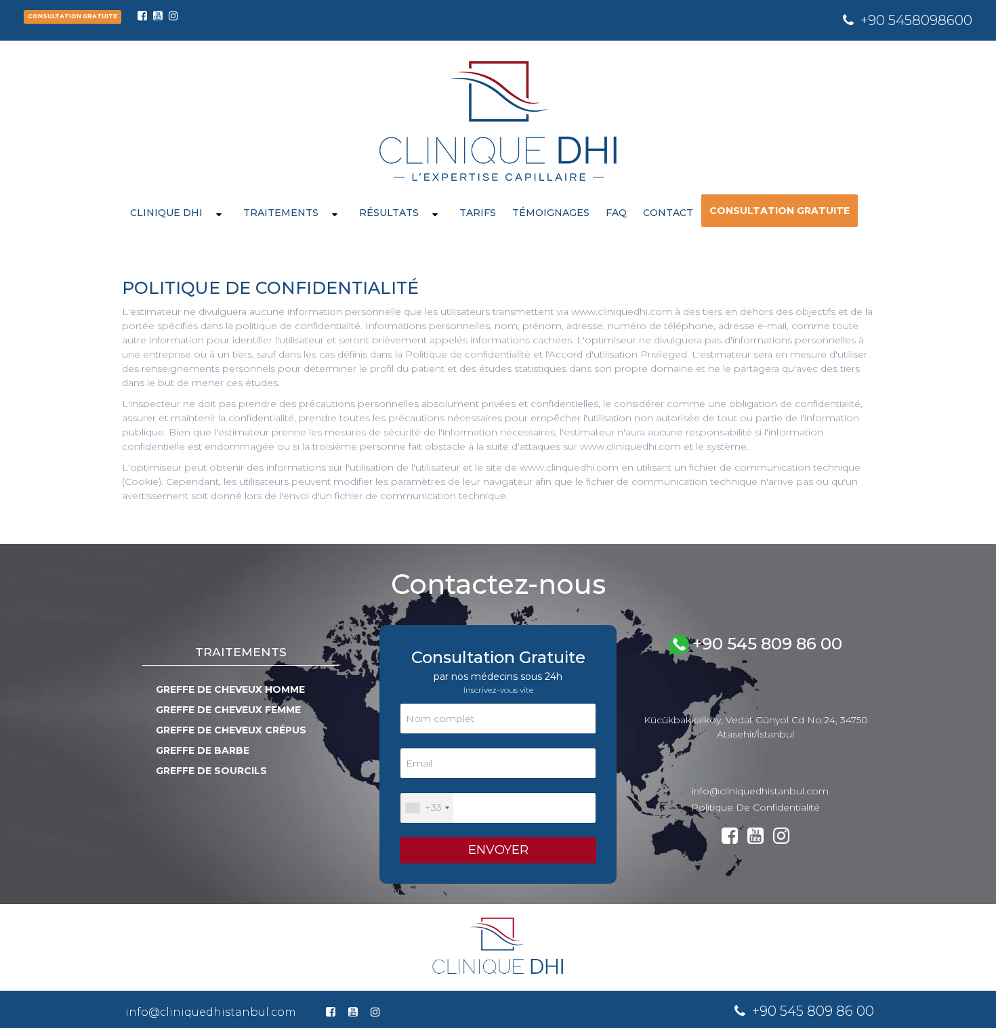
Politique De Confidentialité (755, 807)
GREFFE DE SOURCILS (211, 771)
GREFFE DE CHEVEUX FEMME (228, 710)
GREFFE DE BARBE (202, 750)
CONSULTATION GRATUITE (72, 16)
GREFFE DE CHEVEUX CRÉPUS (231, 730)
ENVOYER (498, 849)
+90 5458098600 (916, 20)
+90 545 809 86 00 (767, 644)
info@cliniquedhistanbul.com (760, 791)
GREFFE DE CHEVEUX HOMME (230, 689)
